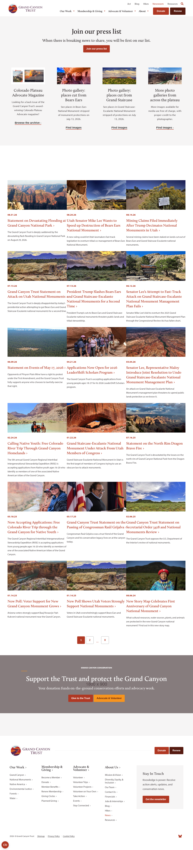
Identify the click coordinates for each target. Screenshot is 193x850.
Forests (13, 793)
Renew (178, 11)
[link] (113, 640)
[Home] (25, 8)
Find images (74, 127)
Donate (161, 11)
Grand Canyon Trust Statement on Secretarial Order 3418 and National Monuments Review (153, 527)
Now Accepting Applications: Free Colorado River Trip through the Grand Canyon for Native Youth (34, 527)
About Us (111, 767)
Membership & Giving (90, 11)
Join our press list (96, 48)
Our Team (109, 787)
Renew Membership (51, 791)
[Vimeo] (173, 836)
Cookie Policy (69, 836)
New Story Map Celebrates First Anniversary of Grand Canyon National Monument (150, 606)
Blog (137, 3)
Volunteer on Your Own (84, 791)
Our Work (66, 11)
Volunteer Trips (80, 782)
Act (129, 3)
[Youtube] (166, 836)
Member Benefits (49, 786)
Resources (173, 3)
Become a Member (50, 777)
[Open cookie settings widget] (5, 844)
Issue (58, 158)
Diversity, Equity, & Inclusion (114, 781)
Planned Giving (49, 800)
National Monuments (20, 779)
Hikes (146, 3)
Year (93, 158)
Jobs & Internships (114, 801)
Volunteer (78, 777)
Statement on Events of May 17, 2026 (35, 367)
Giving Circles (48, 796)
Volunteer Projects (82, 786)
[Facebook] (147, 836)
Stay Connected (81, 805)
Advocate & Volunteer (120, 11)
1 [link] (81, 640)
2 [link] (89, 640)
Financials (110, 796)
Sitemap (41, 836)
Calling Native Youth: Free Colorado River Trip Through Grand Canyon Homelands (35, 448)
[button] (132, 161)
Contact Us (110, 791)
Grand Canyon (17, 774)
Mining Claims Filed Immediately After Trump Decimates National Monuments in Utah (151, 225)
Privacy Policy (54, 836)
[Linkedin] (160, 836)
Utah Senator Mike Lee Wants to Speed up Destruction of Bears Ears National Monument (93, 225)
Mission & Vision (113, 774)
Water (13, 798)
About (142, 11)
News (108, 815)
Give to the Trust (80, 698)
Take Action (79, 796)
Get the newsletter (156, 799)
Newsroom (158, 3)
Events (76, 800)
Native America (17, 784)
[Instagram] (153, 836)
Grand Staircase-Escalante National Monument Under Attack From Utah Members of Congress (95, 448)
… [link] (97, 641)
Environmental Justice (21, 788)
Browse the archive (27, 122)
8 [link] (105, 640)
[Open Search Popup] (182, 3)
